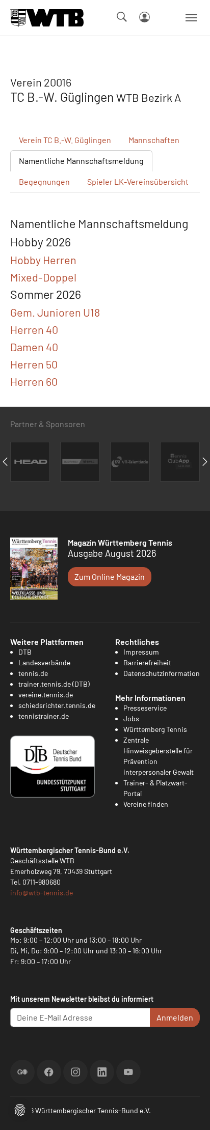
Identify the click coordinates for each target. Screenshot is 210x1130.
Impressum (141, 651)
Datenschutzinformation (161, 673)
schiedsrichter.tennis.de (56, 705)
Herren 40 (34, 329)
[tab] (105, 260)
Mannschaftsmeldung (81, 160)
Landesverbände (44, 662)
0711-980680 (41, 882)
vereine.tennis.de (45, 694)
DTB (25, 651)
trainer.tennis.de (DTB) (54, 684)
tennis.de (33, 673)
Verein (65, 140)
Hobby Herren (43, 259)
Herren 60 (34, 381)
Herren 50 (34, 364)
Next (205, 462)
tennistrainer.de (43, 716)
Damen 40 (34, 346)
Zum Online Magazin (109, 576)
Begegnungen (44, 181)
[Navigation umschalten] (191, 17)
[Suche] (122, 17)
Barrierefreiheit (147, 662)
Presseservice (145, 707)
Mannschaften (153, 140)
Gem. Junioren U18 (55, 312)
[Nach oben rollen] (190, 1110)
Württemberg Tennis (155, 729)
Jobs (131, 718)
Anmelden (174, 1017)
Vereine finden (145, 804)
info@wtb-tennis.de (41, 892)
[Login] (144, 17)
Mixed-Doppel (43, 277)
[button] (20, 1109)
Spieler (138, 181)
